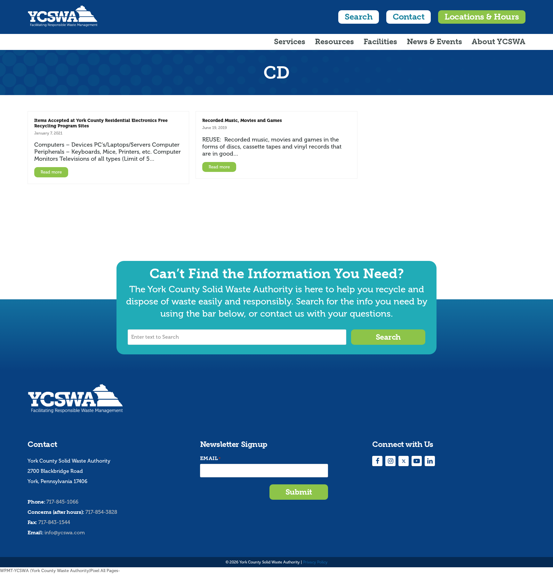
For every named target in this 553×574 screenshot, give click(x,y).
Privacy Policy (315, 562)
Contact (408, 17)
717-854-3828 (101, 512)
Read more (51, 172)
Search (359, 17)
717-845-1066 (62, 502)
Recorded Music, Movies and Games (242, 120)
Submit (298, 492)
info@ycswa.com (64, 533)
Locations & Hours (482, 17)
